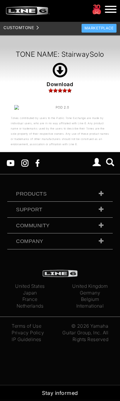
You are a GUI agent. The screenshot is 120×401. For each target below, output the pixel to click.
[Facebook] (37, 163)
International (90, 306)
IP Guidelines (26, 339)
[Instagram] (25, 163)
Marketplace (99, 28)
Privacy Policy (28, 333)
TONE (18, 27)
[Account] (97, 163)
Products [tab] (31, 194)
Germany (90, 293)
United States (30, 286)
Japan (30, 293)
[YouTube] (10, 163)
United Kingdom (90, 286)
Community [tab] (33, 225)
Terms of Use (26, 326)
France (30, 299)
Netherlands (30, 306)
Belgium (90, 299)
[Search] (110, 163)
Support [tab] (29, 209)
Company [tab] (29, 241)
